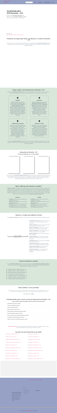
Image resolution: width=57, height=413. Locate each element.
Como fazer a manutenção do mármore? (14, 305)
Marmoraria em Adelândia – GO (34, 336)
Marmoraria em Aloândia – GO (11, 344)
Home (35, 2)
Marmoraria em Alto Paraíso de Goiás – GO (13, 347)
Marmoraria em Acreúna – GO (11, 336)
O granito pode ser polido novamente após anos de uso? (16, 317)
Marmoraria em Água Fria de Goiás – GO (13, 339)
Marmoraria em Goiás (20, 34)
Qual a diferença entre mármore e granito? (14, 303)
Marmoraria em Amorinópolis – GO (12, 353)
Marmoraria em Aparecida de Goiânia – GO (13, 358)
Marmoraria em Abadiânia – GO (34, 333)
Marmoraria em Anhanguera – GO (11, 355)
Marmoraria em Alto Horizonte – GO (35, 344)
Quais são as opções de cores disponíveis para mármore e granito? (17, 319)
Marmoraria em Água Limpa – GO (34, 339)
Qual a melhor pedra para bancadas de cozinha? (15, 313)
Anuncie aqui (38, 390)
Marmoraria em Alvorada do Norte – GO (35, 347)
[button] (7, 292)
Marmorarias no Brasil (47, 2)
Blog (53, 2)
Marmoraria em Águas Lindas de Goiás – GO (13, 342)
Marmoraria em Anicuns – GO (34, 355)
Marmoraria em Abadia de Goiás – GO (12, 333)
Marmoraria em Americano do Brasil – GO (35, 350)
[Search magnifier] (32, 2)
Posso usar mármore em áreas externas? (14, 309)
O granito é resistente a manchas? (13, 307)
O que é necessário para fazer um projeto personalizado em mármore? (18, 315)
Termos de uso (25, 393)
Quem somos (40, 2)
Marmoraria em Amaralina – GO (11, 350)
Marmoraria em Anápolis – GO (34, 353)
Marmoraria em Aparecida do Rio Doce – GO (36, 358)
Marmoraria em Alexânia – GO (34, 342)
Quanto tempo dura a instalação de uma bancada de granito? (17, 311)
